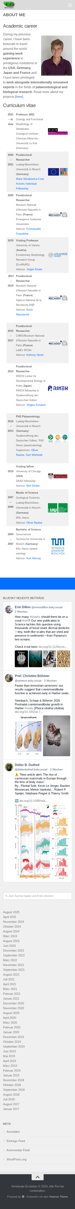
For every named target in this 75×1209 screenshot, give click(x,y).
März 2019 (10, 1065)
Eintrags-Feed (16, 1141)
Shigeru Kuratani (36, 404)
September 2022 (14, 955)
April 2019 (9, 1061)
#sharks (35, 616)
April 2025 (9, 917)
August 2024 (11, 931)
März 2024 (10, 936)
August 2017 (11, 1104)
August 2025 (11, 912)
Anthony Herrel (34, 354)
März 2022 (10, 960)
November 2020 (13, 1008)
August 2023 (11, 941)
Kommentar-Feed (18, 1150)
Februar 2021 (11, 993)
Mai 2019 (9, 1056)
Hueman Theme (58, 1196)
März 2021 (10, 989)
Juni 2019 (9, 1051)
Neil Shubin (33, 485)
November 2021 (13, 965)
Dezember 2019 (13, 1037)
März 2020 (10, 1022)
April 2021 (9, 984)
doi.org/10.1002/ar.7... (29, 711)
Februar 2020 (11, 1027)
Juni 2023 (9, 945)
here (19, 96)
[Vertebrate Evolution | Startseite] (12, 5)
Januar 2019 (11, 1075)
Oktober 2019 (12, 1041)
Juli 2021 (9, 979)
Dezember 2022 (13, 950)
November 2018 (13, 1080)
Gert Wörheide (34, 454)
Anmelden (13, 1131)
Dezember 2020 (13, 1003)
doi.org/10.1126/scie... (53, 646)
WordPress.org (16, 1159)
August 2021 (11, 974)
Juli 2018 (9, 1099)
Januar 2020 (11, 1032)
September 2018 (14, 1089)
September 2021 (14, 969)
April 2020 (9, 1017)
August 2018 (11, 1094)
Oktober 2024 (12, 926)
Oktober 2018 (12, 1085)
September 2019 (14, 1046)
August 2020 (11, 1013)
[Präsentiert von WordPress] (23, 1196)
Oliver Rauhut (34, 522)
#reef (25, 620)
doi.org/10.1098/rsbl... (33, 800)
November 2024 (13, 921)
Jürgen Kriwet (34, 269)
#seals (29, 708)
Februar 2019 (11, 1070)
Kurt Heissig (33, 558)
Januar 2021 (11, 998)
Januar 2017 (11, 1109)
